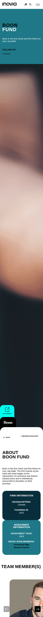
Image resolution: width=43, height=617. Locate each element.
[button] (38, 4)
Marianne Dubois (21, 547)
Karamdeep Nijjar (21, 545)
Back (8, 437)
